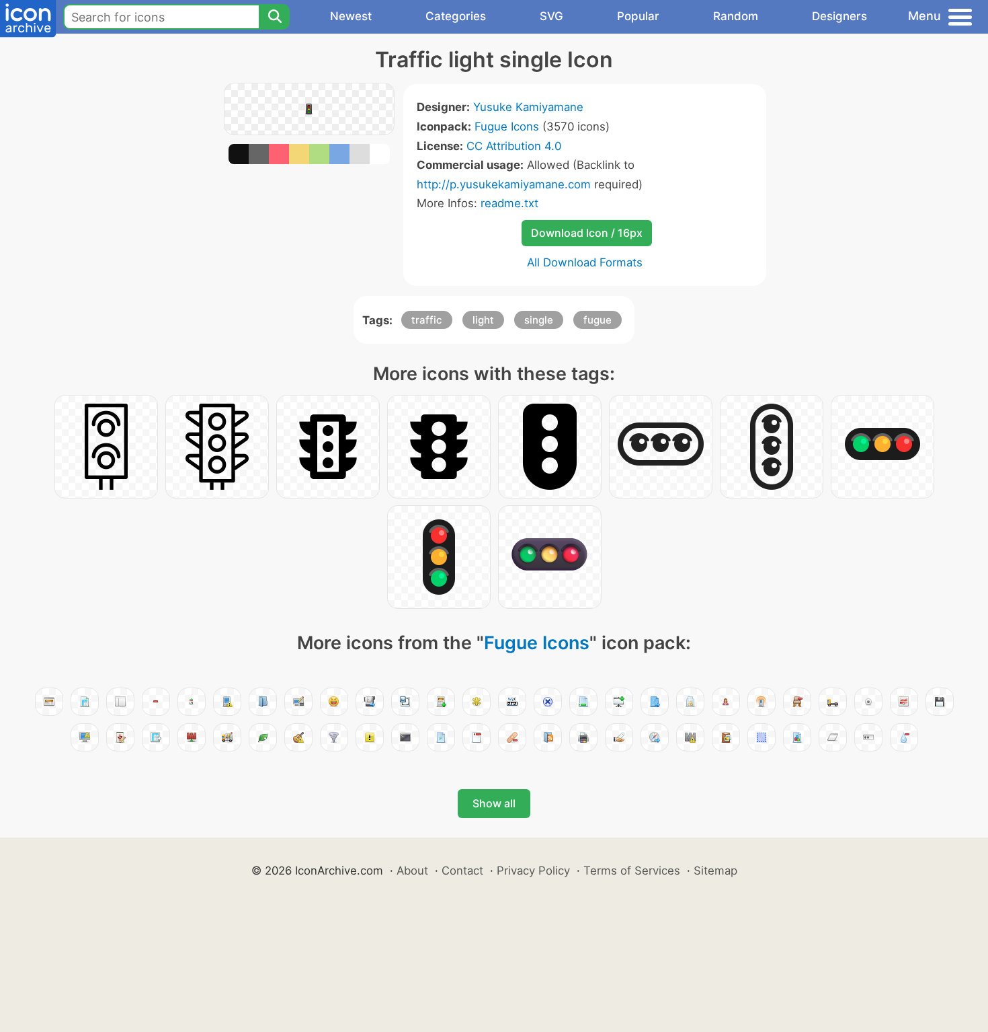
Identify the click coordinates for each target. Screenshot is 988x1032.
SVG (551, 16)
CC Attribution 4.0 (513, 146)
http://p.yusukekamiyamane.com (504, 184)
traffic (426, 320)
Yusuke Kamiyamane (528, 107)
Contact (462, 870)
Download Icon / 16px (587, 232)
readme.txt (509, 203)
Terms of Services (631, 870)
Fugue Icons (507, 126)
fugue (597, 320)
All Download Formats (585, 262)
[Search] (274, 17)
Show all (494, 803)
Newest (351, 16)
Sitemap (715, 870)
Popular (638, 16)
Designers (839, 16)
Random (735, 16)
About (412, 870)
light (483, 320)
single (538, 320)
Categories (455, 16)
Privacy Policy (533, 870)
